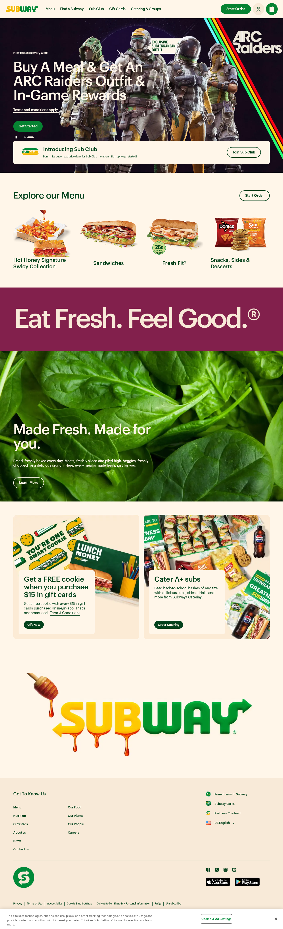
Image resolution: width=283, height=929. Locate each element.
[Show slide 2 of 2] (30, 137)
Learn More (28, 482)
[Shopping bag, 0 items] (272, 9)
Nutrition (19, 815)
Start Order (235, 9)
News (17, 841)
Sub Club (96, 9)
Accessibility (54, 903)
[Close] (276, 918)
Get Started (28, 126)
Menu (50, 9)
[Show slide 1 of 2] (25, 137)
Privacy (17, 903)
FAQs (158, 903)
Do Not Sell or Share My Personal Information (123, 903)
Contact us (21, 849)
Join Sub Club (244, 152)
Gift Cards (117, 9)
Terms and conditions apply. (36, 110)
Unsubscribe (173, 903)
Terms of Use (34, 903)
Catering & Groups (146, 9)
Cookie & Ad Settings (79, 903)
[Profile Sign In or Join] (258, 9)
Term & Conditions (65, 613)
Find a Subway (72, 9)
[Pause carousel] (16, 137)
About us (19, 832)
